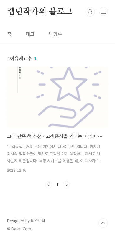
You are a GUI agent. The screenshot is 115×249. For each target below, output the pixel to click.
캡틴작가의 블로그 (40, 12)
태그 (30, 33)
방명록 (55, 33)
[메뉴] (103, 11)
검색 (90, 11)
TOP (103, 223)
